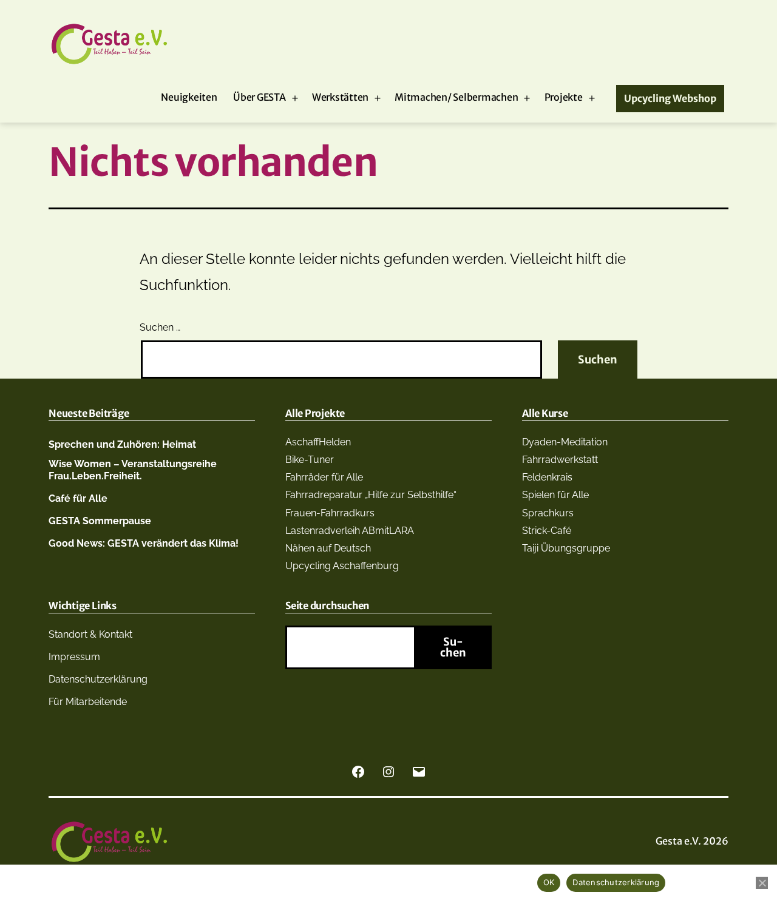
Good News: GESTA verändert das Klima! (144, 543)
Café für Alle (78, 498)
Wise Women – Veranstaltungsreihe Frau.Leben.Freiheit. (133, 469)
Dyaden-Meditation (565, 442)
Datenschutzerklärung (98, 679)
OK (549, 882)
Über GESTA (259, 97)
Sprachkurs (548, 513)
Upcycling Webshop (670, 98)
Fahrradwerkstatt (560, 459)
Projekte (564, 97)
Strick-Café (546, 530)
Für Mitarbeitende (88, 701)
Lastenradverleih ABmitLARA (349, 530)
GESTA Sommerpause (100, 521)
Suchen (453, 647)
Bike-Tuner (309, 459)
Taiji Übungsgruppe (566, 548)
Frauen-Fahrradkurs (330, 513)
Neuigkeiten (189, 97)
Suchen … (160, 327)
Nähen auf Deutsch (328, 548)
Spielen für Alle (555, 495)
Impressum (74, 657)
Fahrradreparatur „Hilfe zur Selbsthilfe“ (370, 495)
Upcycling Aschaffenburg (342, 566)
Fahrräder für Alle (324, 477)
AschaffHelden (318, 442)
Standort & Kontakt (90, 634)
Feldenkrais (547, 477)
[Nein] (762, 883)
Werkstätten (340, 97)
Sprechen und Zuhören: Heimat (122, 444)
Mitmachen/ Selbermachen (456, 97)
